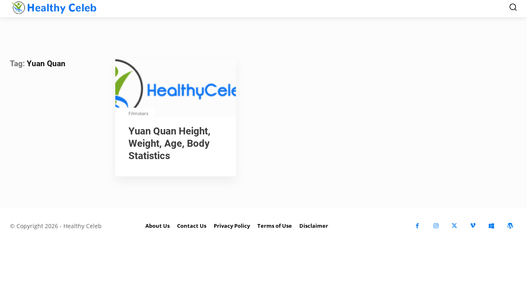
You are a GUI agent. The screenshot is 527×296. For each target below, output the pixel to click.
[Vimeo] (473, 226)
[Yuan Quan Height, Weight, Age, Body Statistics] (175, 88)
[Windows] (491, 226)
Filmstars (138, 113)
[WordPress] (510, 226)
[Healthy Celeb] (53, 7)
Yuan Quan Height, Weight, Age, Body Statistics (169, 143)
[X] (454, 226)
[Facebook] (417, 226)
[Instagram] (436, 226)
